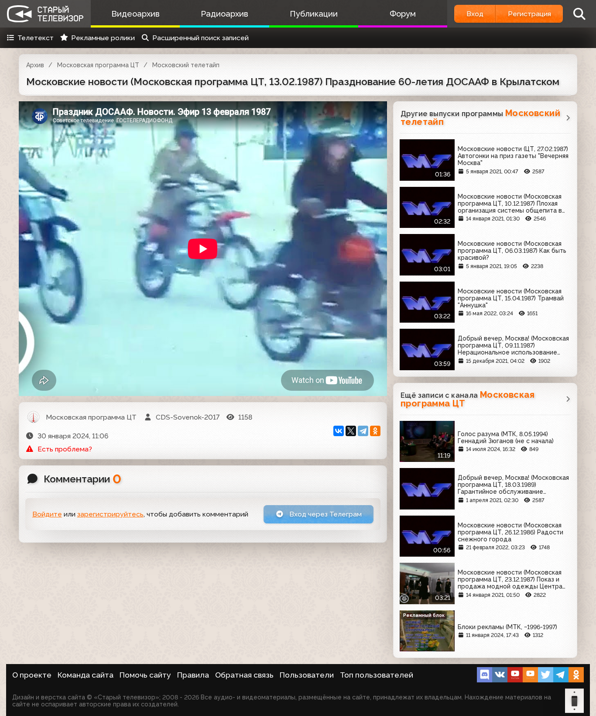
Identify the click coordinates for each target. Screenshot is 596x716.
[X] (351, 431)
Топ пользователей (376, 675)
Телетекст (35, 38)
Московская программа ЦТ (98, 65)
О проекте (31, 675)
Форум (403, 13)
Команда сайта (85, 675)
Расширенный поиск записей (200, 38)
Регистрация (529, 14)
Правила (193, 675)
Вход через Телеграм (325, 514)
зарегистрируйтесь (110, 514)
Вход (474, 14)
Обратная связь (244, 675)
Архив (35, 65)
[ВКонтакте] (338, 431)
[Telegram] (363, 431)
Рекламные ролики (103, 38)
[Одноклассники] (375, 431)
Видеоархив (135, 13)
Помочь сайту (145, 675)
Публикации (314, 13)
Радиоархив (224, 13)
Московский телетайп (185, 65)
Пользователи (307, 675)
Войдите (47, 514)
